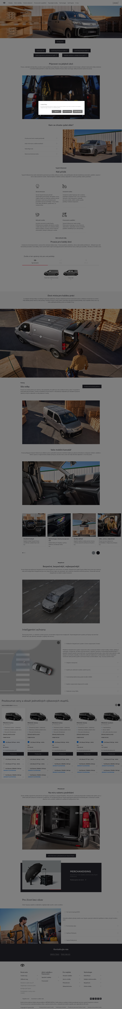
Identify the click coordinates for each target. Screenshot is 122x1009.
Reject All (57, 111)
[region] (61, 108)
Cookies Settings (77, 111)
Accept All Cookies (67, 111)
